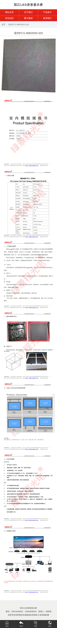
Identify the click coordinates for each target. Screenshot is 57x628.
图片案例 (28, 18)
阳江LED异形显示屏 (28, 4)
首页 (3, 24)
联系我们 (47, 18)
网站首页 (9, 12)
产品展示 (47, 12)
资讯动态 (9, 18)
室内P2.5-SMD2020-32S (18, 24)
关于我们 (28, 12)
